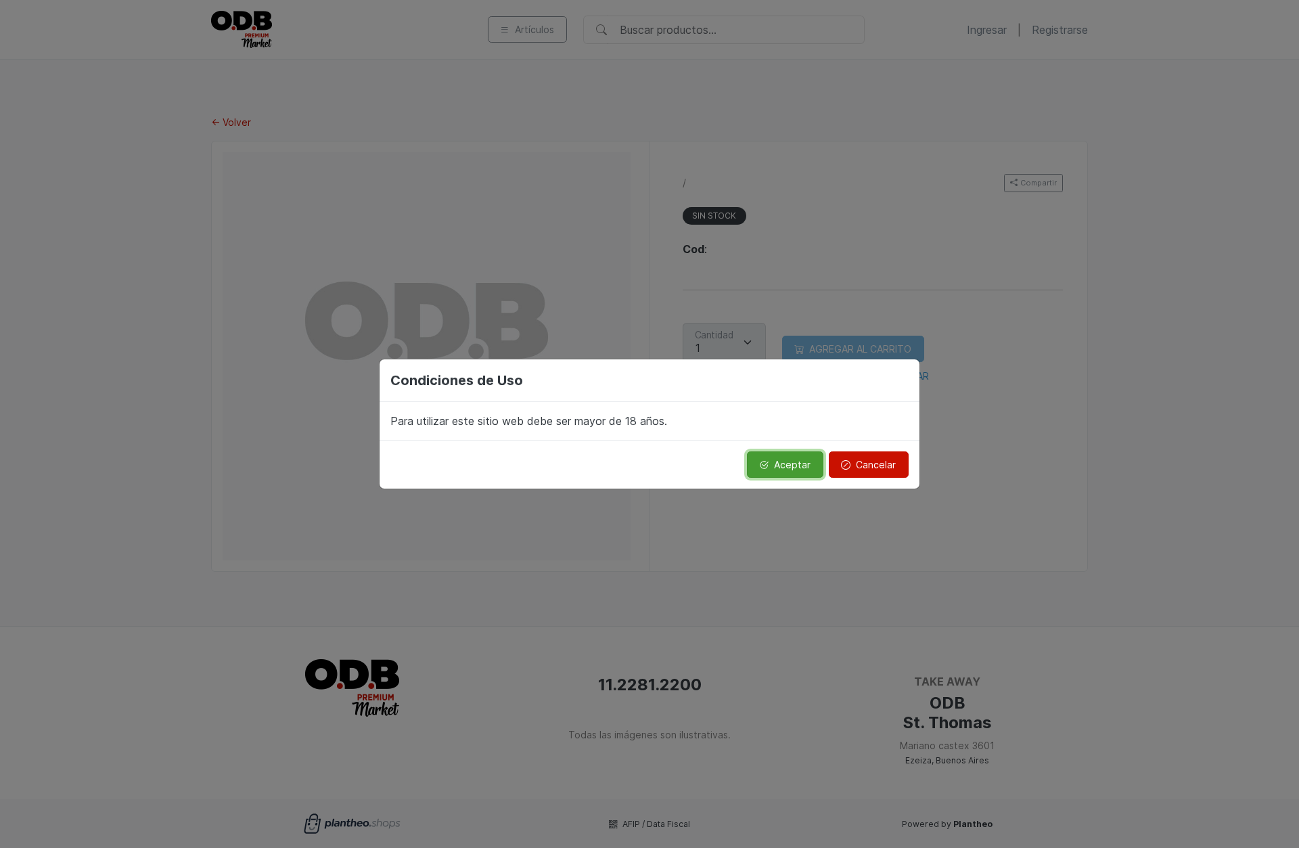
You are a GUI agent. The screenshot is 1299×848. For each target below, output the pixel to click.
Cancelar (876, 464)
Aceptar (792, 464)
